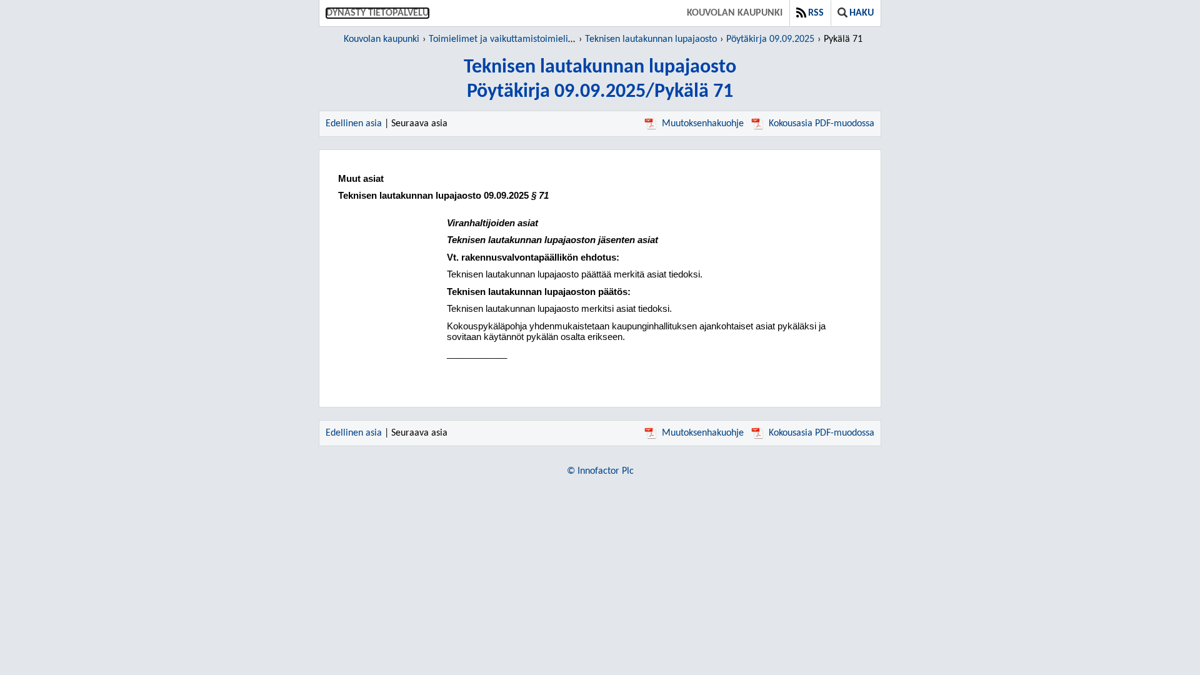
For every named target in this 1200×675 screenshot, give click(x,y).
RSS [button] (816, 13)
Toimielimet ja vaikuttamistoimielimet (506, 39)
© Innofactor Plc (600, 471)
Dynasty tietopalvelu (377, 13)
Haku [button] (861, 13)
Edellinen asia (354, 124)
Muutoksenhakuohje (703, 124)
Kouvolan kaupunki (734, 13)
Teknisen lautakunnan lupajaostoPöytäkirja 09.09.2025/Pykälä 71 (600, 80)
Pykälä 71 (843, 39)
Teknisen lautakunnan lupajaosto (651, 39)
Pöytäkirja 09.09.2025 (770, 39)
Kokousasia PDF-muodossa (821, 124)
